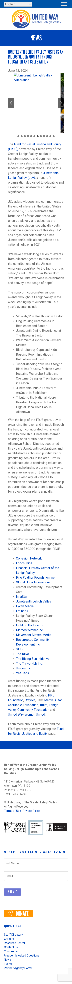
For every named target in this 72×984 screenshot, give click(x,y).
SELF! (20, 649)
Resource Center (14, 943)
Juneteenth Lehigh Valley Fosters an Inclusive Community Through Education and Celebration (35, 57)
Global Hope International (33, 582)
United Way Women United (26, 714)
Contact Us (11, 947)
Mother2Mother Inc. (29, 630)
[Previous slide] (11, 103)
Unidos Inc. (23, 668)
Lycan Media (25, 606)
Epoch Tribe (24, 563)
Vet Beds (22, 673)
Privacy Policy (31, 810)
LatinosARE (24, 611)
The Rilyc (22, 654)
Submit (12, 892)
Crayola (30, 700)
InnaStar (21, 597)
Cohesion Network (29, 558)
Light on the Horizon (30, 625)
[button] (36, 103)
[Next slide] (61, 103)
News (7, 959)
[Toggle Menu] (64, 4)
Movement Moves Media (33, 635)
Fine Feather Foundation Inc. (35, 577)
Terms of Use (12, 810)
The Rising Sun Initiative (33, 659)
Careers (9, 938)
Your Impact (11, 951)
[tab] (18, 136)
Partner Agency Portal (18, 968)
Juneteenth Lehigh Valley (33, 601)
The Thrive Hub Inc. (29, 663)
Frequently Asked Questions (21, 955)
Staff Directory (13, 934)
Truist (43, 705)
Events (8, 963)
